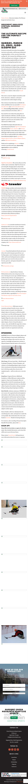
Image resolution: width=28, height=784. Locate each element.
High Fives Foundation (20, 126)
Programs (14, 764)
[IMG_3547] (14, 572)
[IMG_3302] (14, 518)
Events (6, 18)
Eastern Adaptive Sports (19, 138)
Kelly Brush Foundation (10, 140)
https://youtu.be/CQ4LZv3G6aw (9, 215)
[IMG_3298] (14, 465)
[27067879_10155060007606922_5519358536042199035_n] (14, 554)
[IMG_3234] (14, 447)
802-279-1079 (23, 8)
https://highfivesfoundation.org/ (18, 180)
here (21, 110)
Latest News (14, 757)
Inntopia (23, 128)
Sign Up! (14, 693)
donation (17, 143)
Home (2, 18)
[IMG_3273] (14, 483)
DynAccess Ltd (4, 224)
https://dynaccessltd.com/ (15, 242)
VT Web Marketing (20, 781)
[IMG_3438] (14, 517)
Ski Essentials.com (5, 272)
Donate (14, 717)
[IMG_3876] (14, 590)
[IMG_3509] (14, 536)
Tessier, (12, 128)
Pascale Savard (10, 149)
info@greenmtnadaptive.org (14, 737)
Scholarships (14, 762)
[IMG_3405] (14, 644)
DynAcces (16, 128)
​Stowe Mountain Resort (7, 306)
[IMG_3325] (14, 608)
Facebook (8, 417)
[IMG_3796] (14, 643)
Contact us (14, 766)
